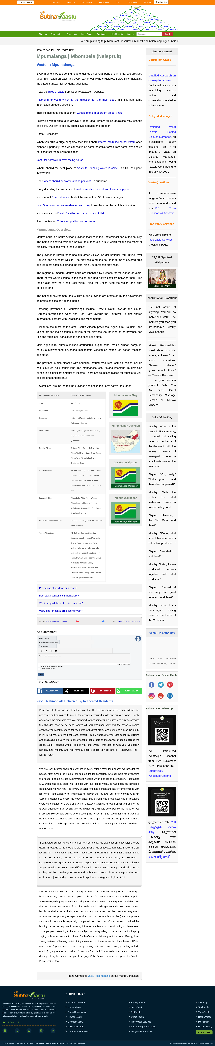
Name (44, 638)
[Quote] (56, 650)
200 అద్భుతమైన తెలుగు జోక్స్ (162, 826)
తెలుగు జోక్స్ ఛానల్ (159, 856)
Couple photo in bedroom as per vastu (100, 112)
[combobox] (149, 34)
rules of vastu (56, 91)
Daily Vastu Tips (76, 1026)
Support (130, 34)
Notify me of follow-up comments (51, 666)
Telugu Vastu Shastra (141, 1031)
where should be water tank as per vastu (68, 181)
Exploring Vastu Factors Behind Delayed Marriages (162, 131)
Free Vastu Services (160, 239)
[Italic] (46, 650)
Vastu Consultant (76, 1002)
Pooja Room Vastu (77, 1012)
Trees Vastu (204, 1012)
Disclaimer (203, 1022)
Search (167, 34)
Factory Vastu (87, 2)
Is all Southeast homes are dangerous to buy (63, 205)
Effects (118, 2)
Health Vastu (117, 34)
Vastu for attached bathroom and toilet (81, 213)
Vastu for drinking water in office (97, 168)
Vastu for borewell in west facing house (60, 160)
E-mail (48, 642)
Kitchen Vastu (75, 1017)
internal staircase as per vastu (116, 142)
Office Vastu (104, 2)
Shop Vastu (132, 2)
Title (43, 646)
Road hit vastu (60, 197)
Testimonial (203, 1007)
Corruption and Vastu (78, 1031)
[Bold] (41, 650)
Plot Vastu (136, 1012)
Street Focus (86, 34)
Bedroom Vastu (75, 1022)
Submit (41, 674)
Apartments (102, 34)
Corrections (72, 34)
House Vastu (55, 2)
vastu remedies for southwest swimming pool (103, 189)
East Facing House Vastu (143, 1026)
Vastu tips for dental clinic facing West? (60, 610)
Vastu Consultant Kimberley (129, 621)
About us (43, 34)
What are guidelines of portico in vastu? (61, 603)
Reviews (147, 2)
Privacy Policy (205, 1026)
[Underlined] (51, 650)
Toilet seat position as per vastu (76, 221)
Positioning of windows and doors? (58, 588)
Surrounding (56, 34)
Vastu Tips (71, 2)
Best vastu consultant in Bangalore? (59, 595)
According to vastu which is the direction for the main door (76, 99)
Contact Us (161, 2)
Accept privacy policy (48, 669)
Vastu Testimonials (98, 975)
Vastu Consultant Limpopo (56, 621)
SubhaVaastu (25, 2)
